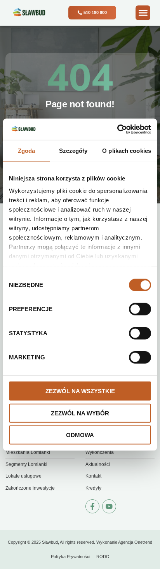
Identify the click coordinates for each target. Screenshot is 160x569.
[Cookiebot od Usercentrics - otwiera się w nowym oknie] (117, 129)
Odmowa (80, 435)
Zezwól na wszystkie (80, 391)
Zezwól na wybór (80, 413)
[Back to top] (146, 532)
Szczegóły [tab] (73, 150)
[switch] (140, 309)
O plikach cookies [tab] (126, 150)
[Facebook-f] (92, 506)
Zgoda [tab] (26, 150)
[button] (143, 12)
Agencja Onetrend (135, 542)
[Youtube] (109, 506)
